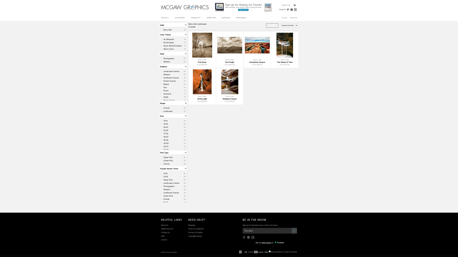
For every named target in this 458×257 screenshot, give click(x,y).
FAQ (163, 236)
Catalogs (225, 18)
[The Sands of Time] (284, 45)
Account (284, 17)
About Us (164, 225)
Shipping (191, 225)
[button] (173, 25)
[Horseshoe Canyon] (257, 45)
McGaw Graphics (171, 252)
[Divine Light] (202, 81)
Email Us (282, 9)
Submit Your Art (167, 229)
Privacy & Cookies (195, 232)
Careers (164, 240)
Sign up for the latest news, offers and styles (260, 225)
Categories (180, 18)
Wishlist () (293, 17)
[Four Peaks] (229, 45)
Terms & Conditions (196, 229)
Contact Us (165, 232)
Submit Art (211, 18)
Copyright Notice (195, 236)
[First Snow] (202, 45)
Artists (165, 18)
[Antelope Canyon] (229, 81)
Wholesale (241, 18)
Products (195, 18)
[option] (173, 29)
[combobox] (289, 25)
